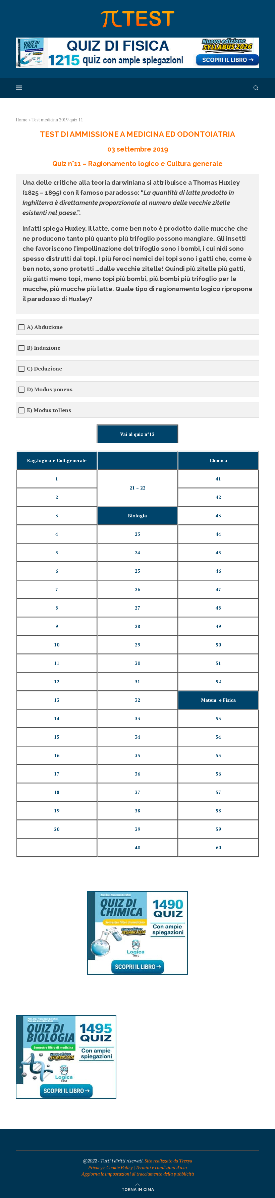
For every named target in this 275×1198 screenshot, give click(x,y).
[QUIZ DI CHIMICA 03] (137, 894)
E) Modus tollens (49, 410)
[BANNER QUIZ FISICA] (137, 41)
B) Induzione (43, 348)
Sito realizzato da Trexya (168, 1160)
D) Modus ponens (49, 389)
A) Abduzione (45, 327)
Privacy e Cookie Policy (110, 1167)
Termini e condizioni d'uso (161, 1167)
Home (22, 120)
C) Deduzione (44, 368)
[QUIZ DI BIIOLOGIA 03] (66, 1018)
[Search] (256, 88)
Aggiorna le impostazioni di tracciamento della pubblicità (137, 1174)
